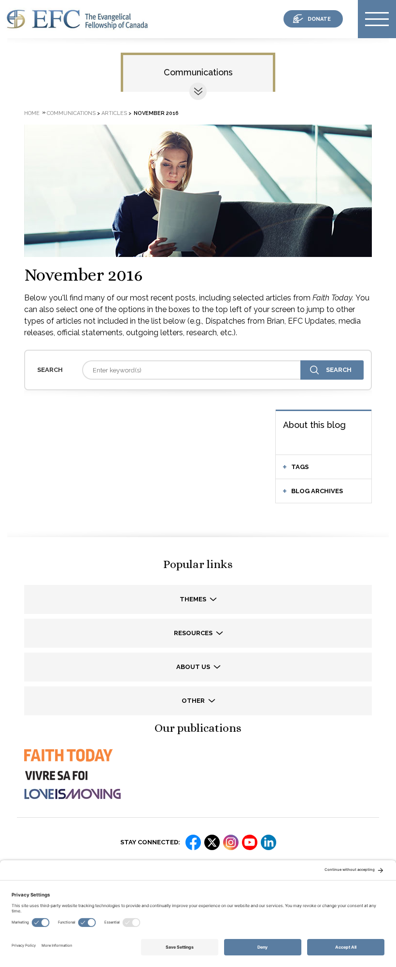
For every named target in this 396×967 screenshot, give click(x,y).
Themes (194, 599)
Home (32, 113)
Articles (114, 113)
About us (194, 666)
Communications (198, 72)
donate (319, 19)
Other (194, 700)
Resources (194, 633)
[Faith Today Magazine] (67, 763)
